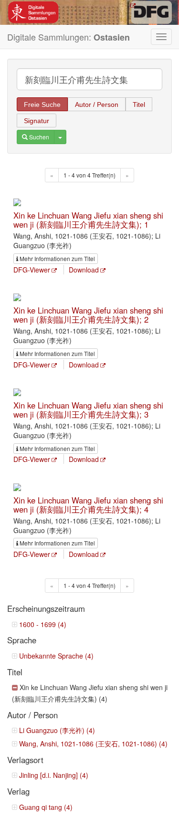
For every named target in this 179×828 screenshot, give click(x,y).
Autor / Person (96, 104)
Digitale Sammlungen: (68, 37)
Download (84, 269)
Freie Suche (42, 104)
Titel (139, 104)
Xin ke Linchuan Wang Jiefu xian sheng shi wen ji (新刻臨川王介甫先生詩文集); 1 (88, 220)
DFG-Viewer (31, 269)
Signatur (36, 121)
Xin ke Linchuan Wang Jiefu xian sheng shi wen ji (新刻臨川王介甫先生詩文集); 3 (88, 409)
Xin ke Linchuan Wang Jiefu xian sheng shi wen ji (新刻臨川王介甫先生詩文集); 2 (88, 314)
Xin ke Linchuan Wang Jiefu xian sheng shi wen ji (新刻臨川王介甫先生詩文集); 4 (88, 504)
